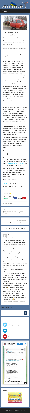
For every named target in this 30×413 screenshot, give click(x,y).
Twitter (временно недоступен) (16, 325)
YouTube (10, 336)
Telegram (10, 330)
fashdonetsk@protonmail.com (15, 163)
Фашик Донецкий (9, 203)
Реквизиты (5, 183)
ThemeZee (22, 410)
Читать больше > (7, 190)
